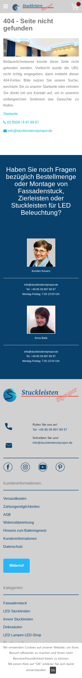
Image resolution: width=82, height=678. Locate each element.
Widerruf (16, 565)
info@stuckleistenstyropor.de (52, 442)
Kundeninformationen (20, 538)
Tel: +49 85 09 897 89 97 (50, 429)
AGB (7, 514)
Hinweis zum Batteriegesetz (25, 530)
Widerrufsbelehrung (18, 522)
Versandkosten (14, 498)
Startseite (10, 114)
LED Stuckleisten (16, 611)
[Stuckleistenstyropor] (31, 6)
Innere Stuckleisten (18, 619)
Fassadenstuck (15, 603)
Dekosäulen (12, 627)
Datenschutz (13, 546)
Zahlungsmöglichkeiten (21, 506)
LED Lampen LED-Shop (22, 635)
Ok (53, 670)
